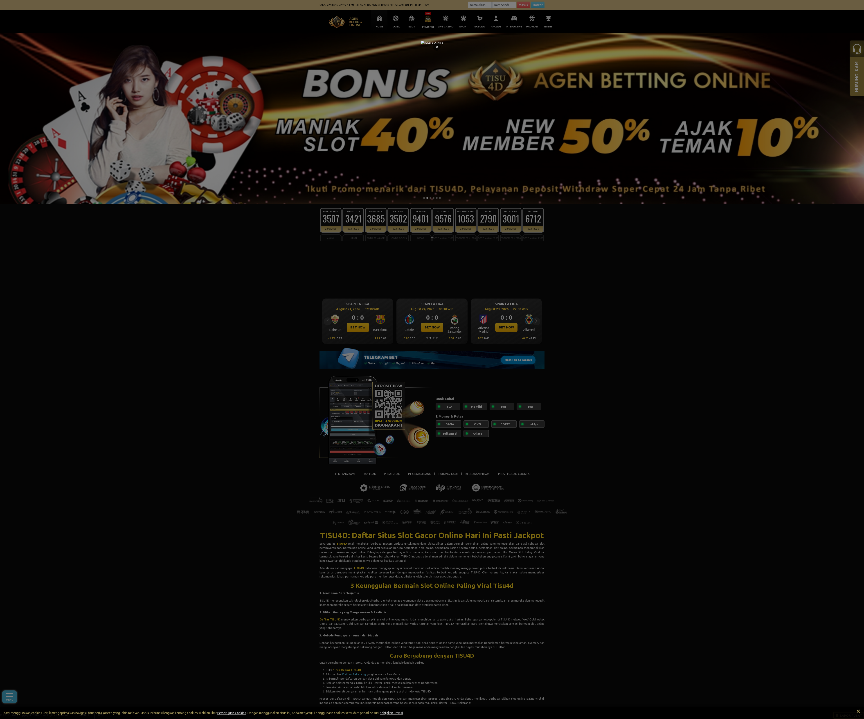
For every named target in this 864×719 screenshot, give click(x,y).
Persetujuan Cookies (231, 713)
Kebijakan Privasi (391, 713)
